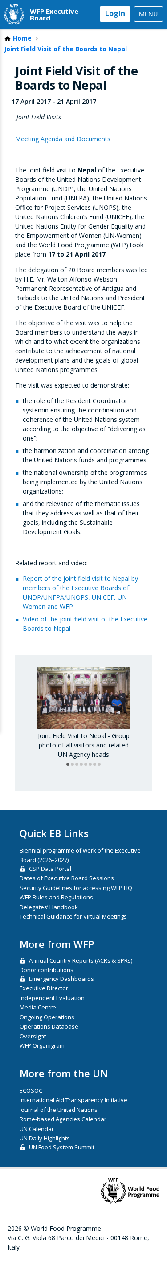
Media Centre (38, 1007)
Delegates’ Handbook (49, 907)
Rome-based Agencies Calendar (63, 1119)
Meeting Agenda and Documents (62, 139)
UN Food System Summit (61, 1147)
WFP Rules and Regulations (56, 897)
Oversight (33, 1036)
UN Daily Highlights (45, 1138)
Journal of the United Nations (59, 1110)
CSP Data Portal (50, 869)
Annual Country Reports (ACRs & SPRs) (80, 960)
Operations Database (49, 1026)
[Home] (14, 14)
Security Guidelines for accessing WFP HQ (76, 888)
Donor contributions (46, 970)
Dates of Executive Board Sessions (67, 878)
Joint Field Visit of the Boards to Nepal (65, 49)
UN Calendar (37, 1129)
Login (115, 13)
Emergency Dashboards (61, 979)
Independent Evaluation (52, 998)
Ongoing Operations (47, 1017)
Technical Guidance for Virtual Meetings (73, 916)
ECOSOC (31, 1090)
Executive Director (44, 988)
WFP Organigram (42, 1045)
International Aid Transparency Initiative (73, 1100)
